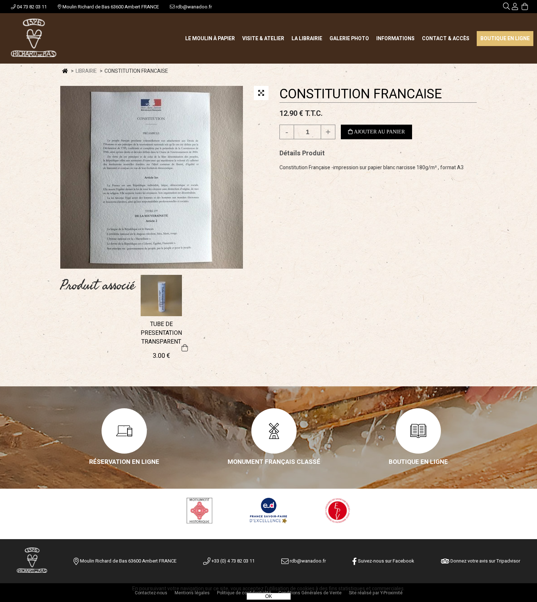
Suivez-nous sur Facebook (385, 560)
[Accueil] (33, 38)
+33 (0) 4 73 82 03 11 (232, 560)
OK (268, 596)
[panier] (525, 7)
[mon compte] (515, 7)
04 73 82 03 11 (31, 6)
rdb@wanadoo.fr (193, 6)
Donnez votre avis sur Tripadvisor (484, 560)
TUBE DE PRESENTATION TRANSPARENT (161, 333)
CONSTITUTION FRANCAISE (360, 94)
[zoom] (261, 93)
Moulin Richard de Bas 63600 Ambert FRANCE (110, 6)
